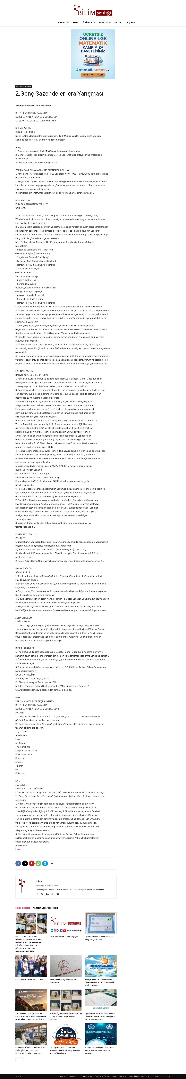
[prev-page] (17, 1059)
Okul (76, 22)
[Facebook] (18, 863)
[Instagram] (43, 894)
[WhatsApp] (38, 863)
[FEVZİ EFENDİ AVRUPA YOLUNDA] (31, 966)
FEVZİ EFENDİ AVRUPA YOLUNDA (29, 979)
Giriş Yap (130, 22)
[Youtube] (59, 894)
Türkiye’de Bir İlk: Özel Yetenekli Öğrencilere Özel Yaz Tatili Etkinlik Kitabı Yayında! (99, 982)
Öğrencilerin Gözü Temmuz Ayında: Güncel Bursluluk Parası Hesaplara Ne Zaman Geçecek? (100, 1016)
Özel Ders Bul (86, 1076)
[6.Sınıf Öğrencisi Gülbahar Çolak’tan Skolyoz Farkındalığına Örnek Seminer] (66, 1000)
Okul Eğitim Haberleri (23, 86)
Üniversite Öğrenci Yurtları (105, 1076)
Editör (39, 881)
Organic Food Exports (150, 1076)
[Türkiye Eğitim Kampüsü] (93, 9)
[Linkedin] (48, 894)
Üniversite (89, 22)
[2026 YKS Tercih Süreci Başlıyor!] (66, 923)
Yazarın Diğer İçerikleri (45, 907)
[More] (52, 863)
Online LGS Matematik (69, 1076)
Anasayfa (63, 22)
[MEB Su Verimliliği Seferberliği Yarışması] (66, 966)
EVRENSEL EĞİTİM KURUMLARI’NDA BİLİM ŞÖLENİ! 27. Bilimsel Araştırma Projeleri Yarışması (31, 1050)
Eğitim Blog (166, 1076)
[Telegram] (45, 863)
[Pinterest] (32, 863)
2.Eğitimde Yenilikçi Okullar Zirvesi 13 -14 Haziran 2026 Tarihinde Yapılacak (99, 1050)
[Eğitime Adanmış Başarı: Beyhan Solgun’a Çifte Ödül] (101, 923)
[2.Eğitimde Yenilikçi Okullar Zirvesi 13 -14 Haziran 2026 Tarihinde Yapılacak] (101, 1034)
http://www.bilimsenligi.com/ (47, 886)
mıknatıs (122, 1076)
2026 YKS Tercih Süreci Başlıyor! (64, 937)
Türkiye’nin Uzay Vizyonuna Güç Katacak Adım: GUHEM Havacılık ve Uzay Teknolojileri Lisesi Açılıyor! (30, 1016)
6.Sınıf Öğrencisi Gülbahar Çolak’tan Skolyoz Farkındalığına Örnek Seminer (66, 1016)
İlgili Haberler (22, 907)
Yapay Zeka (105, 22)
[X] (25, 863)
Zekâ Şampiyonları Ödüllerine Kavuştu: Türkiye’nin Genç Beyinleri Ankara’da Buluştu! (65, 1050)
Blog (118, 22)
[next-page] (22, 1059)
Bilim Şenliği (134, 1076)
